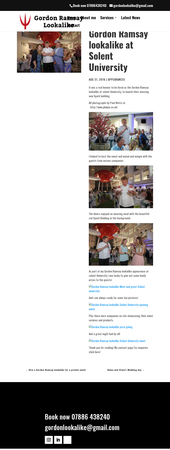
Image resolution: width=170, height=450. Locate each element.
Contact (73, 26)
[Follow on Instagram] (49, 440)
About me (88, 18)
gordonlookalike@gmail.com (82, 427)
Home (71, 18)
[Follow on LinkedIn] (58, 440)
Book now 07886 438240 (77, 417)
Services (107, 18)
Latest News (130, 18)
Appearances (116, 79)
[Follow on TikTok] (67, 440)
